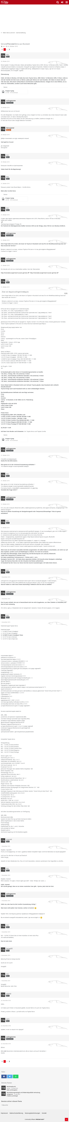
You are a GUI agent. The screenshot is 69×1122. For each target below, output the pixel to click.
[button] (66, 2)
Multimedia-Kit (11, 1086)
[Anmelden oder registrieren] (62, 2)
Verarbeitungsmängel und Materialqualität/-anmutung (23, 1092)
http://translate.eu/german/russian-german (14, 273)
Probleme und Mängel (12, 1096)
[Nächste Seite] (9, 49)
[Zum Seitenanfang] (66, 1119)
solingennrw (10, 1094)
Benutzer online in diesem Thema (11, 1101)
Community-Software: (34, 1119)
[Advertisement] (34, 17)
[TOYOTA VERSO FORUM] (5, 2)
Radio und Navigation (12, 1090)
